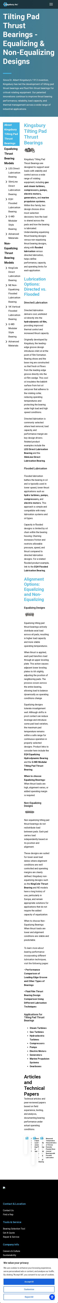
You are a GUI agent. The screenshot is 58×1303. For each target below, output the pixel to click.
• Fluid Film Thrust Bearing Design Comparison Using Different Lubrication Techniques (35, 999)
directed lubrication (33, 255)
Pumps (33, 1047)
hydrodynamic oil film (35, 321)
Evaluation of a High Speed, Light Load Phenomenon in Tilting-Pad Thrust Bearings (35, 1145)
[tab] (11, 134)
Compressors (37, 1043)
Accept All (29, 1282)
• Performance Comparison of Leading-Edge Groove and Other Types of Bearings (35, 977)
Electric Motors (38, 1051)
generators (30, 197)
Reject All (29, 1297)
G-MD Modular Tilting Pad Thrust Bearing (35, 766)
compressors (31, 190)
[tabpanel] (36, 646)
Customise (29, 1289)
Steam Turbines (38, 1028)
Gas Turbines (37, 1032)
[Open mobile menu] (51, 4)
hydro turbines (32, 495)
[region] (29, 1280)
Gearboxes (35, 1066)
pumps (43, 190)
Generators (36, 1055)
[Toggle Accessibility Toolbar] (52, 1297)
